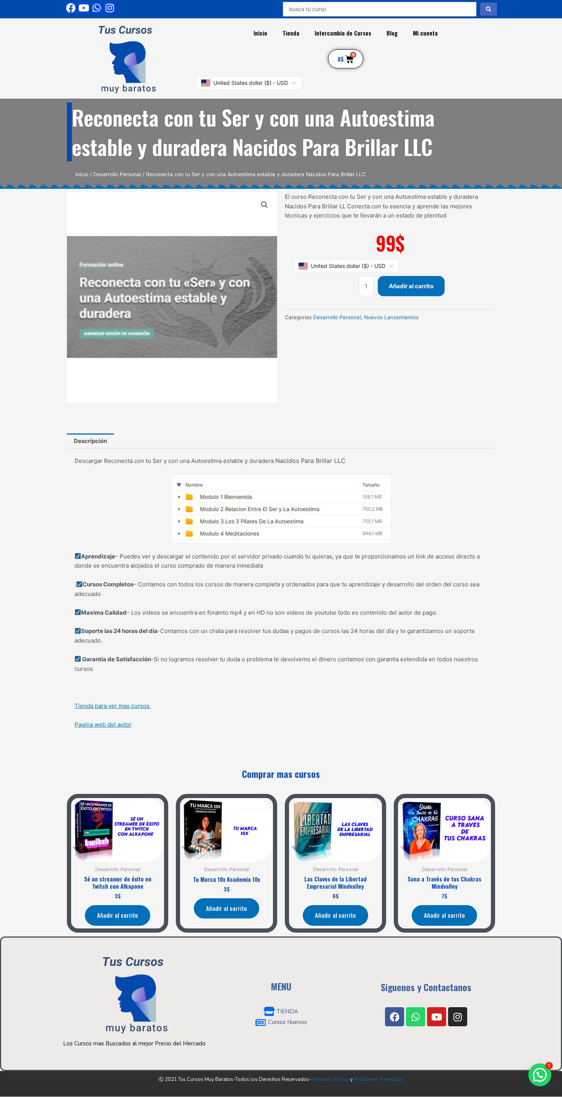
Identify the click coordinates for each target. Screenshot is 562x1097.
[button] (264, 205)
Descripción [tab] (90, 441)
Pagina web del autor (103, 724)
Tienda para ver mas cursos (113, 705)
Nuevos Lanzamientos (391, 317)
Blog (392, 33)
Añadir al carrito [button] (117, 915)
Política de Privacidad (378, 1079)
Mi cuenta (425, 33)
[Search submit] (488, 9)
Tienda (291, 33)
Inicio (260, 33)
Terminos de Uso (330, 1079)
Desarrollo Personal (117, 174)
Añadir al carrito (411, 286)
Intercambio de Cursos (343, 33)
